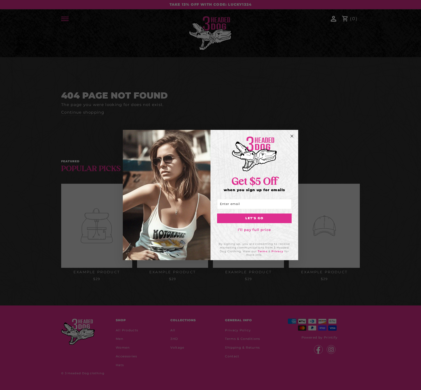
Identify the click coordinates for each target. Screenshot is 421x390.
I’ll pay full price (254, 230)
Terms (263, 251)
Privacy (277, 251)
